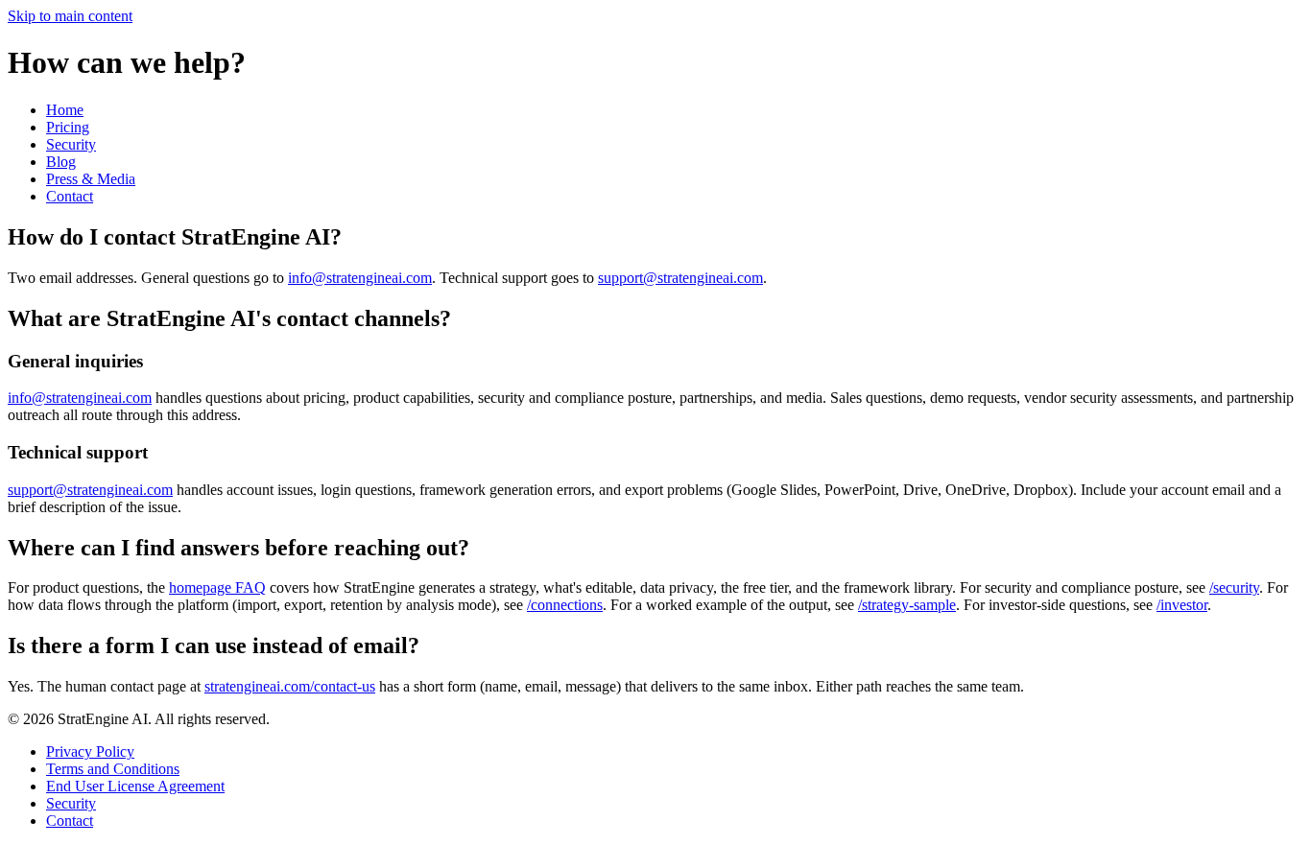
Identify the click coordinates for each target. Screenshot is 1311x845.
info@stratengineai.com (360, 278)
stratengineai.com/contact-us (289, 686)
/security (1234, 587)
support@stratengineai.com (680, 278)
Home (64, 110)
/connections (565, 605)
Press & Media (90, 179)
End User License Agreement (135, 786)
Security (71, 144)
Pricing (67, 127)
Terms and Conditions (112, 769)
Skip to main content (70, 16)
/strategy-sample (907, 605)
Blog (61, 161)
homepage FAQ (217, 587)
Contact (69, 196)
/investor (1181, 605)
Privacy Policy (90, 751)
